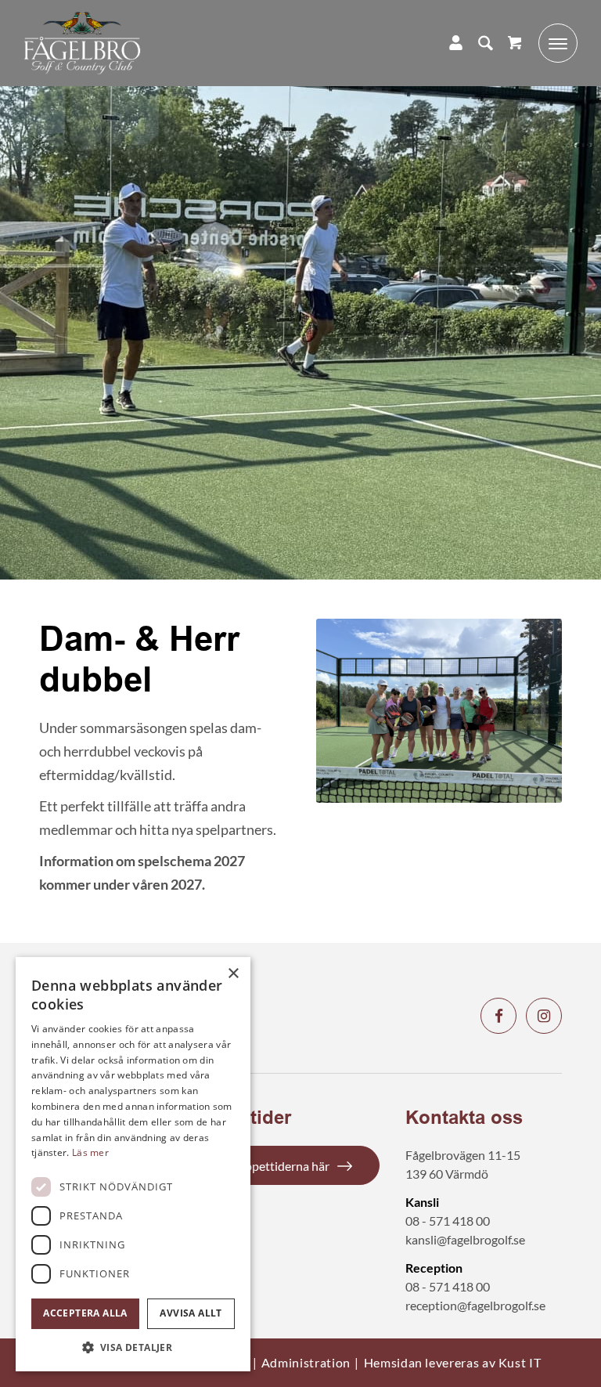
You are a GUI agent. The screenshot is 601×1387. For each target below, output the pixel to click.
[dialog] (133, 1164)
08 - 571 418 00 (447, 1220)
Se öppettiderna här (276, 1165)
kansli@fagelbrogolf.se (465, 1239)
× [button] (233, 974)
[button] (133, 1347)
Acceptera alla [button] (85, 1313)
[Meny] (550, 43)
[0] (514, 43)
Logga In (448, 43)
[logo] (82, 43)
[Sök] (477, 43)
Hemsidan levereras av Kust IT (453, 1362)
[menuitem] (477, 43)
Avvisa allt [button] (190, 1313)
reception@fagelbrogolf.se (475, 1305)
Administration (306, 1362)
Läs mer (90, 1152)
